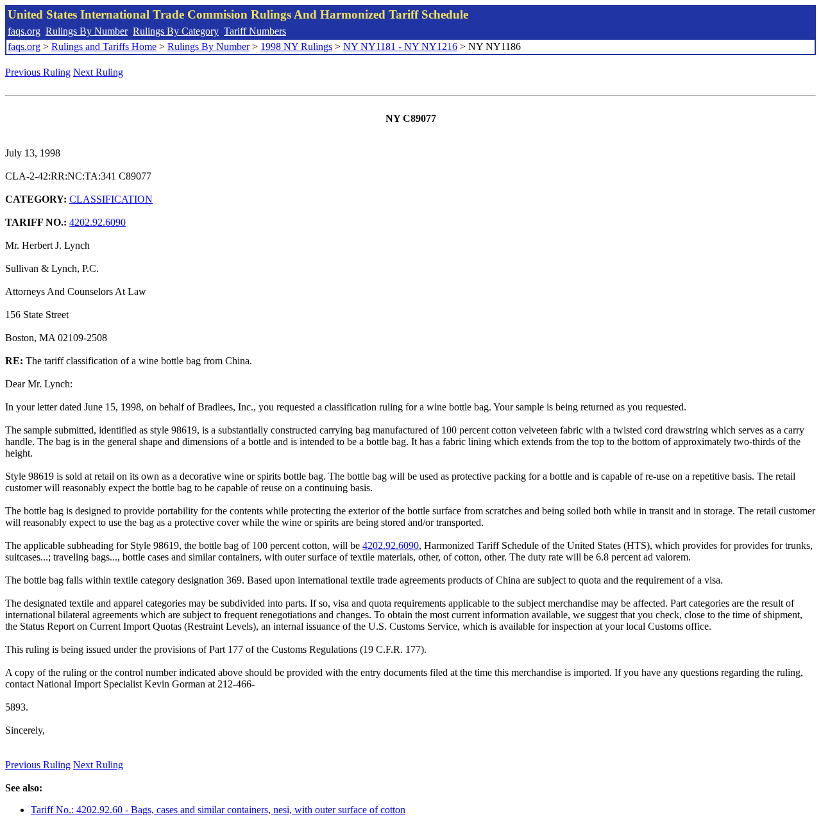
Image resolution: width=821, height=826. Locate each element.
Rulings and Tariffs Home (104, 46)
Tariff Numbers (255, 31)
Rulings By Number (87, 31)
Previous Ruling (38, 72)
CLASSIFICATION (111, 199)
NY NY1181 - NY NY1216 (400, 46)
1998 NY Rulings (296, 46)
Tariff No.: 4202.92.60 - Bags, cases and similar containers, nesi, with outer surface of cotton (218, 809)
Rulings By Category (176, 31)
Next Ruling (98, 72)
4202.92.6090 (97, 222)
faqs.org (24, 31)
